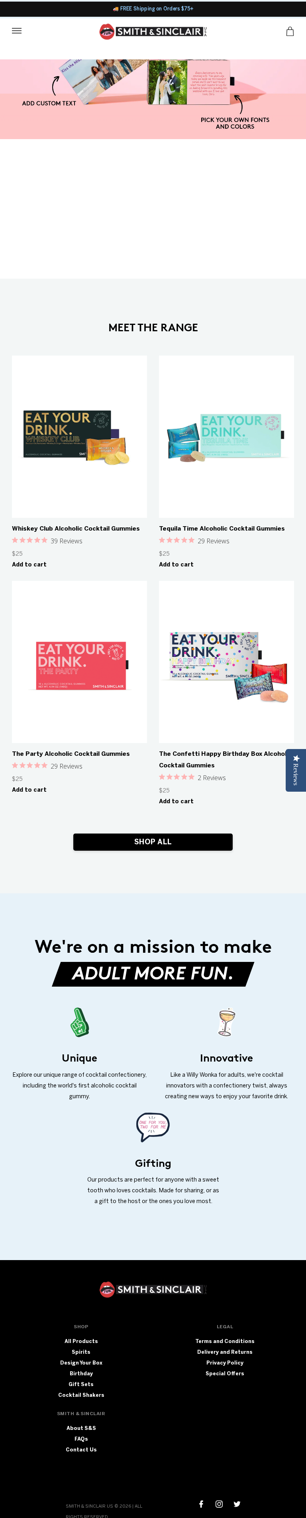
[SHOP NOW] (153, 99)
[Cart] (290, 31)
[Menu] (17, 30)
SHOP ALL (153, 842)
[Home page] (153, 33)
